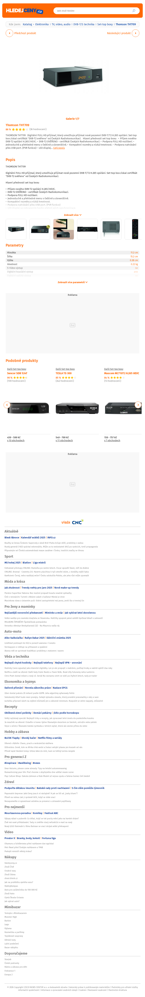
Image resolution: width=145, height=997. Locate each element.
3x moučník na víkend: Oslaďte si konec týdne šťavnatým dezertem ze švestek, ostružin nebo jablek (51, 722)
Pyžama (8, 928)
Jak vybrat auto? (12, 901)
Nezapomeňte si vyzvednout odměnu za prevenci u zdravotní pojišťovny (38, 801)
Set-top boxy (105, 24)
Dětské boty (10, 939)
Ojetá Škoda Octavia (14, 897)
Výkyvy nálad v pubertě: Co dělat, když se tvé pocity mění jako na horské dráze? (42, 818)
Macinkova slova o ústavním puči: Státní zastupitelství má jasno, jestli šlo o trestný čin (44, 600)
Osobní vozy (10, 870)
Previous (7, 405)
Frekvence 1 (10, 970)
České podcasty (12, 963)
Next (138, 405)
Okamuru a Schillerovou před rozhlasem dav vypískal (29, 843)
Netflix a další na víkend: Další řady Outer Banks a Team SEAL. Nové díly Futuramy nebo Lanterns (49, 672)
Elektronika (42, 24)
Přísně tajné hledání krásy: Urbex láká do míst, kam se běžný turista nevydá (40, 751)
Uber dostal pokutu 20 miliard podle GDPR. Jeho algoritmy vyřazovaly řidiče (39, 693)
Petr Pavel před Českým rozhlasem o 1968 (24, 847)
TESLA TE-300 (64, 373)
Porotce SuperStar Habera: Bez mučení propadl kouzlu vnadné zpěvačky (38, 593)
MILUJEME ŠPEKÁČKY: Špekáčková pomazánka (26, 621)
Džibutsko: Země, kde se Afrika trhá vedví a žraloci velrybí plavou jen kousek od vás (43, 747)
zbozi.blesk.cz (11, 878)
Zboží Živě (9, 866)
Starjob (8, 959)
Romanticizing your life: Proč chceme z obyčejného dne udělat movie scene (39, 772)
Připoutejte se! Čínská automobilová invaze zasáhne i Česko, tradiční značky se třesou (44, 550)
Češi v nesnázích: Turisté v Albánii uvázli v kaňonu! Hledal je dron (35, 596)
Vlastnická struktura (117, 990)
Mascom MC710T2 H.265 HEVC (121, 373)
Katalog (27, 24)
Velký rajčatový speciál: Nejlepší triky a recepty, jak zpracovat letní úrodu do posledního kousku (49, 718)
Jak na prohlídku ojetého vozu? (19, 882)
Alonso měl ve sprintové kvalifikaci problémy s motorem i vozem (34, 650)
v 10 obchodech (16, 440)
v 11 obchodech (64, 440)
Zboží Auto (9, 893)
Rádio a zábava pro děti (16, 966)
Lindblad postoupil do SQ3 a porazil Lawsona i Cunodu (30, 642)
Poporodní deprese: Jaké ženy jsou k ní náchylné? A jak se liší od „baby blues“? (41, 793)
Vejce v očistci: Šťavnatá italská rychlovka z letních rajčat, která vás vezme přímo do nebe (46, 725)
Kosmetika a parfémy (14, 932)
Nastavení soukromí (97, 990)
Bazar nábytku (11, 947)
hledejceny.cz (11, 862)
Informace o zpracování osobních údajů (59, 990)
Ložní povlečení (12, 943)
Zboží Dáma (10, 874)
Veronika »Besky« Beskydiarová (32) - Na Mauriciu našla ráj (32, 625)
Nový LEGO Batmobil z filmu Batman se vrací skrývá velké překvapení (37, 826)
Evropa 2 (8, 974)
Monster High (11, 916)
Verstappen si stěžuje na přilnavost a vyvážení (26, 646)
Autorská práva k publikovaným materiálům (89, 987)
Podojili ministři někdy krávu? (18, 851)
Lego (7, 924)
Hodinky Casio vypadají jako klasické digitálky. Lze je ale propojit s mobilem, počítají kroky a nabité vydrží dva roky (58, 668)
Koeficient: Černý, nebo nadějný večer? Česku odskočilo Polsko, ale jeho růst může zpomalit (47, 575)
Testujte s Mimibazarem (16, 913)
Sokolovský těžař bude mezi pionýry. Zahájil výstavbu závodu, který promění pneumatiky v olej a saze (52, 697)
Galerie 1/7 (72, 118)
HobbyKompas (11, 885)
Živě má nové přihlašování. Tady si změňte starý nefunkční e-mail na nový (38, 822)
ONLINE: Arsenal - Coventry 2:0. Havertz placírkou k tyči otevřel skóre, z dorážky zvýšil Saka (47, 571)
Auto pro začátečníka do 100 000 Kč (21, 889)
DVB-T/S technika (83, 24)
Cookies (82, 990)
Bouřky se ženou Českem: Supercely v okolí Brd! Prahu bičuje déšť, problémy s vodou (44, 542)
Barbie (8, 920)
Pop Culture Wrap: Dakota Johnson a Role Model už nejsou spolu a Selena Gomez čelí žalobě (47, 776)
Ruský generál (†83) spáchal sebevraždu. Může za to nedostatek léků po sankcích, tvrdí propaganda (51, 546)
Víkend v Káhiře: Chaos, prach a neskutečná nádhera (29, 743)
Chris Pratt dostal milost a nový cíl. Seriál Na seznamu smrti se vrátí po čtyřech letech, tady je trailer (51, 675)
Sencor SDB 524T (17, 373)
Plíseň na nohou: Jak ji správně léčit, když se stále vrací (30, 797)
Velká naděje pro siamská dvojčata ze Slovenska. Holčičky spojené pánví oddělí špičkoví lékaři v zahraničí (54, 618)
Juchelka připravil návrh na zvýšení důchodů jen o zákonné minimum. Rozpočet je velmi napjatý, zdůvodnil (54, 700)
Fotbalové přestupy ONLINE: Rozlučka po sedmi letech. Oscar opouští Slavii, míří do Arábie (47, 567)
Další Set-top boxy (16, 369)
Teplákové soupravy (14, 935)
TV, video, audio (61, 24)
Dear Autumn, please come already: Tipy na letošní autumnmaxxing (36, 768)
